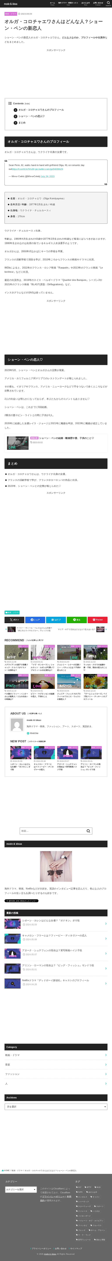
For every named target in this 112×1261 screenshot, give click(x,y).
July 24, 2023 (47, 176)
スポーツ (99, 1206)
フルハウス (97, 1225)
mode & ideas (50, 1254)
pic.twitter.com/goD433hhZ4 (49, 169)
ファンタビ (82, 1225)
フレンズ (81, 1230)
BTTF (89, 1187)
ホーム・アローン (98, 1230)
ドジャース (82, 1211)
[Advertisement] (56, 72)
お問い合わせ (61, 1248)
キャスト (96, 1197)
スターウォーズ (84, 1206)
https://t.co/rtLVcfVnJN (23, 169)
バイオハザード (84, 1216)
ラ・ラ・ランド (84, 1235)
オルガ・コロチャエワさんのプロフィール (39, 110)
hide (27, 104)
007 (79, 1187)
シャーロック (83, 1202)
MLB (98, 1187)
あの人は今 (92, 1192)
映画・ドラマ (10, 14)
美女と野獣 (100, 1240)
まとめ (20, 122)
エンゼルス (82, 1197)
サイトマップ (76, 1248)
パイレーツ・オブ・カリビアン (90, 1221)
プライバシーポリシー (53, 1196)
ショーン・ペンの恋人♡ (30, 116)
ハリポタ (96, 1211)
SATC (80, 1192)
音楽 (7, 1064)
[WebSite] (32, 733)
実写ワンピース (84, 1240)
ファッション (12, 1074)
